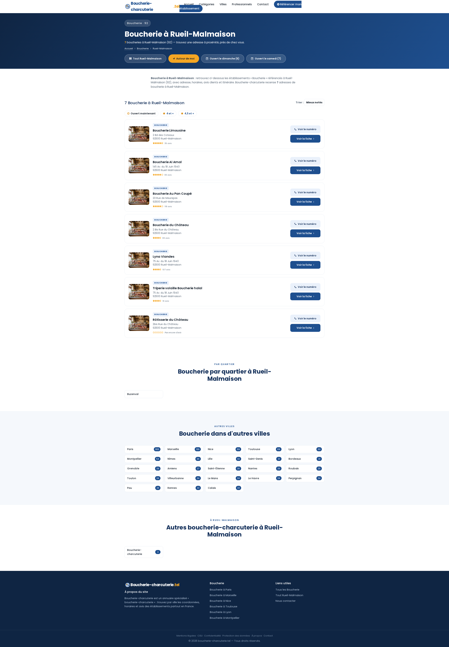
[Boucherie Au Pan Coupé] (139, 197)
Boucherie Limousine (169, 130)
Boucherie (143, 48)
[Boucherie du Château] (139, 228)
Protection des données (236, 635)
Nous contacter (286, 601)
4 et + (170, 113)
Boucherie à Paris (221, 589)
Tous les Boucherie (287, 589)
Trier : (300, 102)
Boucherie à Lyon (220, 612)
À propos (257, 635)
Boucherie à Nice (220, 601)
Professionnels (242, 4)
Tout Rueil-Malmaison (147, 58)
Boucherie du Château (171, 225)
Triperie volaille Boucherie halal (177, 288)
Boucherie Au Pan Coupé (172, 193)
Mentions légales (186, 635)
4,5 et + (189, 113)
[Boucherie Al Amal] (139, 165)
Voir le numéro (307, 129)
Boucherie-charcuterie (155, 6)
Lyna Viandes (163, 256)
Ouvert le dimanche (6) (224, 58)
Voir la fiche (304, 138)
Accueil (189, 4)
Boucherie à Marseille (223, 595)
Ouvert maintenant (143, 113)
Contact (263, 4)
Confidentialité (212, 635)
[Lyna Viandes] (139, 260)
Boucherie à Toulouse (223, 606)
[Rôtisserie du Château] (139, 323)
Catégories (206, 4)
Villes (223, 4)
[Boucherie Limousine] (139, 134)
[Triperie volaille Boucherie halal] (139, 291)
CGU (200, 635)
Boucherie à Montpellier (224, 618)
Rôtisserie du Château (170, 319)
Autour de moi (185, 58)
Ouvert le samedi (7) (268, 58)
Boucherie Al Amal (167, 162)
